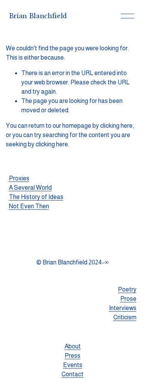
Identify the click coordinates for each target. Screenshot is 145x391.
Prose (128, 298)
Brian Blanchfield (38, 16)
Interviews (122, 308)
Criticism (124, 317)
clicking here (116, 125)
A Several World (30, 187)
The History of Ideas (36, 197)
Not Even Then (29, 206)
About (73, 346)
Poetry (127, 289)
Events (72, 365)
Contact (72, 374)
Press (72, 355)
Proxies (19, 178)
